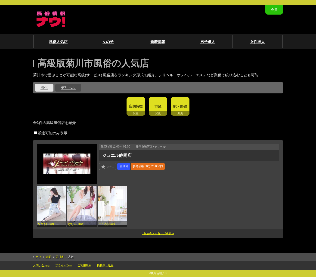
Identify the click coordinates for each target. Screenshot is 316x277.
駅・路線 (180, 106)
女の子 (108, 42)
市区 (158, 106)
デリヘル (68, 88)
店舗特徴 (136, 106)
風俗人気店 (58, 42)
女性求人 (257, 42)
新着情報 (157, 42)
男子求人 (207, 42)
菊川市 (60, 257)
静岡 (48, 257)
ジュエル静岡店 (117, 155)
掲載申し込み (105, 265)
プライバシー (63, 265)
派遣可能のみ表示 (52, 133)
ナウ (38, 257)
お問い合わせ (41, 265)
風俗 (44, 88)
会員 (274, 10)
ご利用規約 (84, 265)
